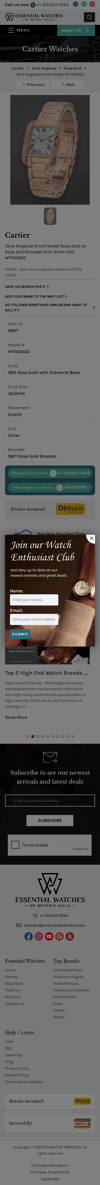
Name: (16, 590)
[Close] (90, 539)
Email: (16, 610)
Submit (20, 634)
